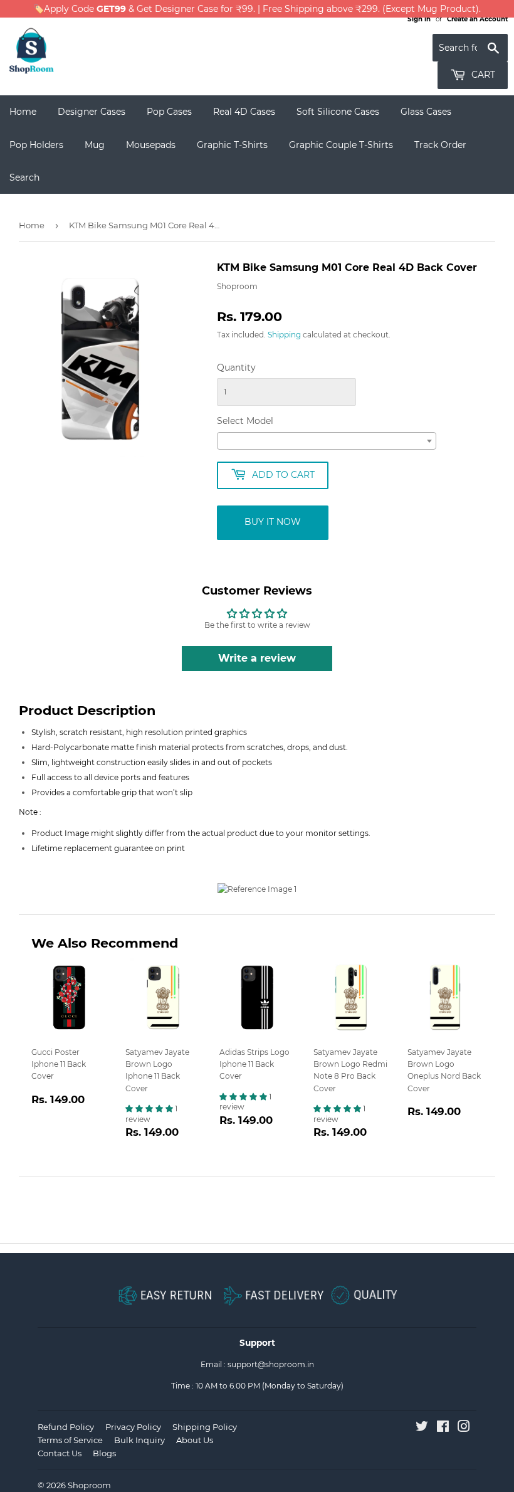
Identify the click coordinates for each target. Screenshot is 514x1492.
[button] (150, 1108)
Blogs (104, 1453)
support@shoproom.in (271, 1364)
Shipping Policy (204, 1427)
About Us (194, 1440)
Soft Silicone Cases (337, 111)
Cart (482, 74)
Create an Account (477, 19)
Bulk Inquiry (139, 1440)
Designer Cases (91, 111)
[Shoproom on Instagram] (464, 1428)
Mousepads (151, 145)
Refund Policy (66, 1427)
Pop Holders (36, 145)
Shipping (284, 334)
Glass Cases (426, 111)
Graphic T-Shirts (232, 145)
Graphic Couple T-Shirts (341, 145)
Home (22, 111)
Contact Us (59, 1453)
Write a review (257, 658)
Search (24, 177)
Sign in (419, 19)
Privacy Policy (133, 1427)
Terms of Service (70, 1440)
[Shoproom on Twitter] (422, 1428)
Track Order (440, 145)
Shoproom (89, 1485)
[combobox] (326, 441)
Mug (95, 145)
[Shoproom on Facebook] (442, 1428)
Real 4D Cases (244, 111)
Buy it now (272, 521)
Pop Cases (169, 111)
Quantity (236, 367)
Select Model (245, 420)
